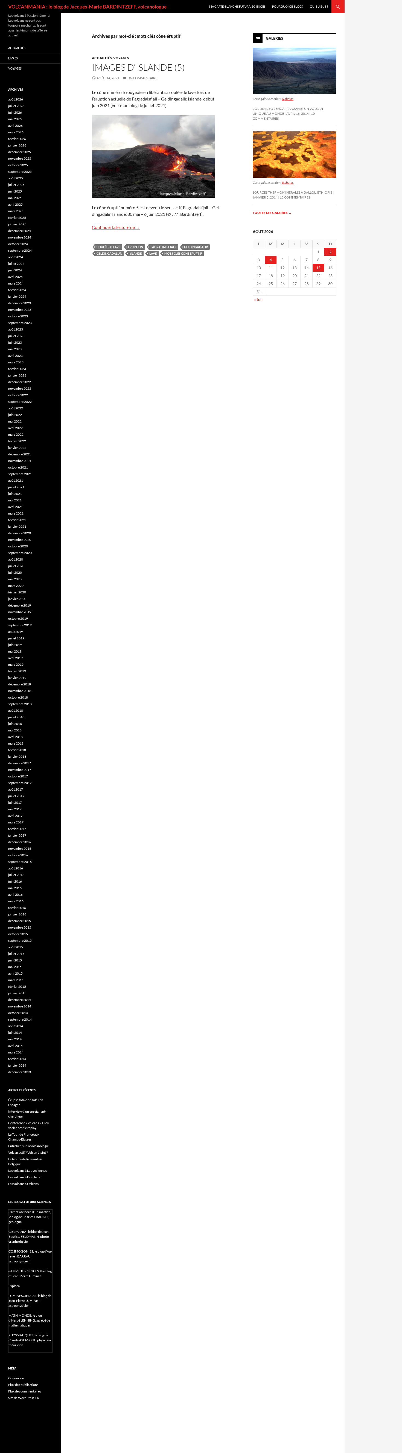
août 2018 (15, 710)
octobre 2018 (18, 697)
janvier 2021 (17, 526)
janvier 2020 (17, 599)
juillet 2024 (16, 264)
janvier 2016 (17, 914)
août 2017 (15, 789)
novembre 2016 (19, 848)
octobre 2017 (18, 776)
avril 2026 (15, 126)
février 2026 (17, 139)
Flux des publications (23, 1385)
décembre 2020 (19, 533)
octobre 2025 (18, 165)
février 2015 (17, 986)
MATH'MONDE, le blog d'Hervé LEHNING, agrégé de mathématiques (29, 1320)
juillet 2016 (16, 875)
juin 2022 (15, 415)
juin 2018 (15, 724)
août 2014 (15, 1026)
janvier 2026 (17, 145)
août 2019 (15, 632)
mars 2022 (16, 434)
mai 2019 (15, 651)
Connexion (16, 1378)
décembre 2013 (19, 1072)
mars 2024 (16, 283)
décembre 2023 (19, 303)
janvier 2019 (17, 678)
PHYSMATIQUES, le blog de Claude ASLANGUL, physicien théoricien (29, 1340)
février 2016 (17, 908)
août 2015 (15, 947)
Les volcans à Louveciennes (27, 1170)
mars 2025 (16, 211)
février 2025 (17, 218)
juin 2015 (15, 960)
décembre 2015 (19, 921)
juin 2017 (15, 802)
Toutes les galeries (272, 213)
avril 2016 (15, 894)
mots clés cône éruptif (183, 253)
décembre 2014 (19, 1000)
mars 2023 (16, 362)
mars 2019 (16, 664)
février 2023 (17, 369)
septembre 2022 (20, 402)
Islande (135, 253)
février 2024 (17, 290)
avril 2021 (15, 507)
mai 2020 (15, 579)
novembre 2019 (19, 612)
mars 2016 (16, 901)
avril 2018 (15, 737)
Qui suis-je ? (319, 6)
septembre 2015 (20, 940)
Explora (14, 1286)
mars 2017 (16, 822)
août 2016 (15, 868)
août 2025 (15, 178)
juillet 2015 (16, 954)
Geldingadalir (196, 247)
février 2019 (17, 671)
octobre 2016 (18, 855)
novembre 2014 (19, 1006)
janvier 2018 (17, 756)
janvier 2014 (17, 1065)
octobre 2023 (18, 316)
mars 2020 (16, 586)
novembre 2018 (19, 691)
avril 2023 (15, 356)
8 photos (287, 182)
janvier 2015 (17, 993)
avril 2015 (15, 973)
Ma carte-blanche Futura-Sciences (237, 6)
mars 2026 (16, 132)
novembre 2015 (19, 927)
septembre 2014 (20, 1019)
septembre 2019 (20, 625)
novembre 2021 (19, 461)
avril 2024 (15, 277)
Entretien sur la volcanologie (28, 1146)
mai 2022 (15, 421)
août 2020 (15, 559)
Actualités (102, 58)
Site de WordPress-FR (23, 1398)
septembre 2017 (20, 783)
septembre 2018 (20, 704)
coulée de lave (108, 247)
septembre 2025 (20, 172)
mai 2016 (15, 888)
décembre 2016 (19, 842)
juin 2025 (15, 191)
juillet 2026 (16, 106)
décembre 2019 (19, 605)
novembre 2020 (19, 540)
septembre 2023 (20, 323)
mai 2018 (15, 730)
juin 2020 (15, 572)
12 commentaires (295, 197)
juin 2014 (15, 1032)
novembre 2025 (19, 158)
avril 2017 (15, 816)
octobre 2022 (18, 395)
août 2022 (15, 408)
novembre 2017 (19, 770)
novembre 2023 (19, 310)
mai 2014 (15, 1039)
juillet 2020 (16, 566)
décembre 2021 (19, 454)
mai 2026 (15, 119)
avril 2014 (15, 1046)
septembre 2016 (20, 862)
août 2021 (15, 480)
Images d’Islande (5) (138, 67)
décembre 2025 (19, 152)
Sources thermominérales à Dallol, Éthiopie (292, 192)
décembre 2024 (19, 231)
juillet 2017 (16, 796)
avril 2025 (15, 204)
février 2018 (17, 750)
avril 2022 (15, 428)
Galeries (274, 38)
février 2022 (17, 441)
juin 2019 (15, 645)
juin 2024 (15, 270)
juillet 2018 (16, 717)
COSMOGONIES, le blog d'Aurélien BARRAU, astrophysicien (30, 1256)
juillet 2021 (16, 487)
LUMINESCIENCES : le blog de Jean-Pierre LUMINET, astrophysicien (29, 1301)
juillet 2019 (16, 638)
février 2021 (17, 520)
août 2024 (15, 257)
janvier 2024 (17, 296)
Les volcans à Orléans (23, 1184)
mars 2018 (16, 743)
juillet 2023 (16, 336)
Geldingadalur (109, 253)
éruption (135, 247)
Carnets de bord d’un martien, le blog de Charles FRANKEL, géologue (29, 1217)
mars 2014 (16, 1052)
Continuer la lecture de (116, 227)
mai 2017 (15, 809)
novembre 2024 (19, 237)
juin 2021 (15, 494)
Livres (13, 58)
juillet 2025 (16, 185)
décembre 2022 (19, 382)
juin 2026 (15, 112)
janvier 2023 (17, 375)
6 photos (287, 99)
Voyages (121, 58)
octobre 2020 (18, 546)
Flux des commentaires (24, 1391)
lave (153, 253)
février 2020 (17, 592)
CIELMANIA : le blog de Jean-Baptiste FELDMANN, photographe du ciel (29, 1237)
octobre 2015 (18, 934)
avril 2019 (15, 658)
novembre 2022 (19, 388)
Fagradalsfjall (163, 247)
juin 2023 (15, 342)
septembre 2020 (20, 553)
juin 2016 (15, 881)
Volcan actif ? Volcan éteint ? (28, 1152)
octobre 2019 (18, 618)
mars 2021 (16, 513)
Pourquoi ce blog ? (287, 6)
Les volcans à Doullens (24, 1177)
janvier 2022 (17, 448)
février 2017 (17, 829)
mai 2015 (15, 967)
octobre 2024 (18, 244)
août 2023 (15, 329)
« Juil (258, 299)
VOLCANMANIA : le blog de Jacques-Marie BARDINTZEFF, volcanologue (87, 7)
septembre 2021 (20, 474)
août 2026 (15, 99)
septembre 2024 (20, 250)
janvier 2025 (17, 224)
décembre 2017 (19, 763)
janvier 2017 (17, 835)
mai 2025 (15, 198)
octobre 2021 (18, 467)
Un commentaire (142, 78)
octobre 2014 (18, 1013)
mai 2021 (15, 500)
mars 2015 (16, 980)
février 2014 (17, 1059)
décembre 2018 (19, 684)
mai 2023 (15, 349)
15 (318, 267)
